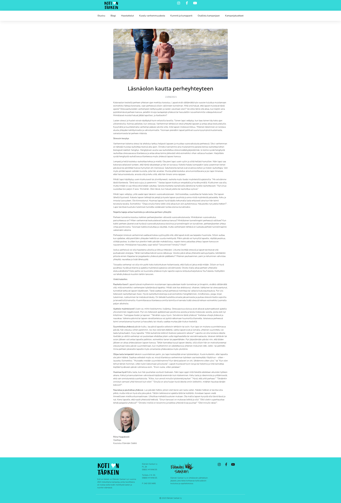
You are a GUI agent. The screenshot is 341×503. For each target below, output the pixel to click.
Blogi (113, 15)
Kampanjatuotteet (234, 15)
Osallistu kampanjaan (209, 15)
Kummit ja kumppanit (181, 15)
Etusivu (101, 15)
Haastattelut (127, 15)
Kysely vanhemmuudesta (152, 15)
